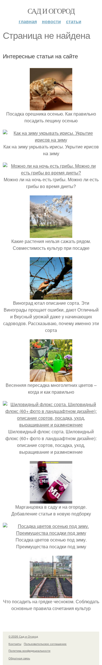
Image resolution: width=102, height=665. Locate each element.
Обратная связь (19, 658)
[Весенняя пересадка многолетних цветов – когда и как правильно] (51, 378)
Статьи (73, 21)
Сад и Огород (51, 11)
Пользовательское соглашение (45, 644)
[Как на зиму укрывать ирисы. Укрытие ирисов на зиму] (51, 140)
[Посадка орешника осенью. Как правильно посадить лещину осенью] (51, 107)
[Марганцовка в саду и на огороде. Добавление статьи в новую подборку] (51, 500)
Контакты (14, 644)
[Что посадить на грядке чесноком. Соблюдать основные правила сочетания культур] (51, 594)
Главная (28, 21)
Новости (51, 21)
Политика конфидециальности (29, 651)
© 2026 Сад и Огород (23, 636)
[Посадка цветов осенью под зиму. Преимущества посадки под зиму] (51, 533)
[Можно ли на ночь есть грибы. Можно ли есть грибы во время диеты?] (51, 172)
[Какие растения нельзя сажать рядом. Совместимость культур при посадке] (51, 234)
